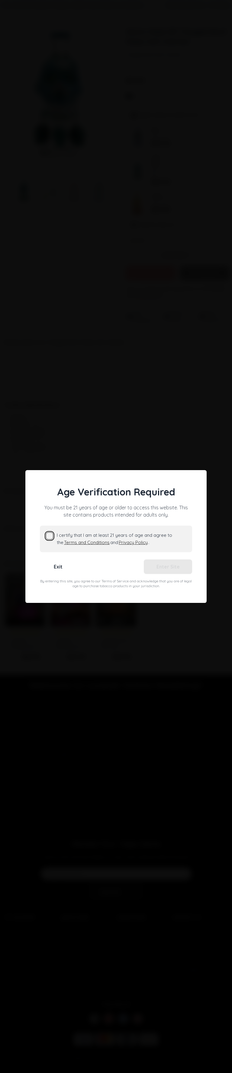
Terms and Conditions (87, 542)
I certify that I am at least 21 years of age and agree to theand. (114, 538)
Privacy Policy (133, 542)
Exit (58, 567)
